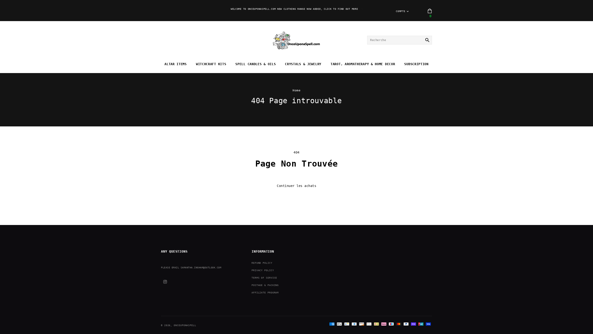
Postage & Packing (265, 285)
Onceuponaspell (185, 325)
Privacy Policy (263, 270)
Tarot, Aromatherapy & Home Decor (363, 64)
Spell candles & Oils (255, 64)
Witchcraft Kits (211, 64)
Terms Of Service (264, 277)
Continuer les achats (296, 186)
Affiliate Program (265, 292)
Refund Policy (262, 263)
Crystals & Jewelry (303, 64)
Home (296, 90)
